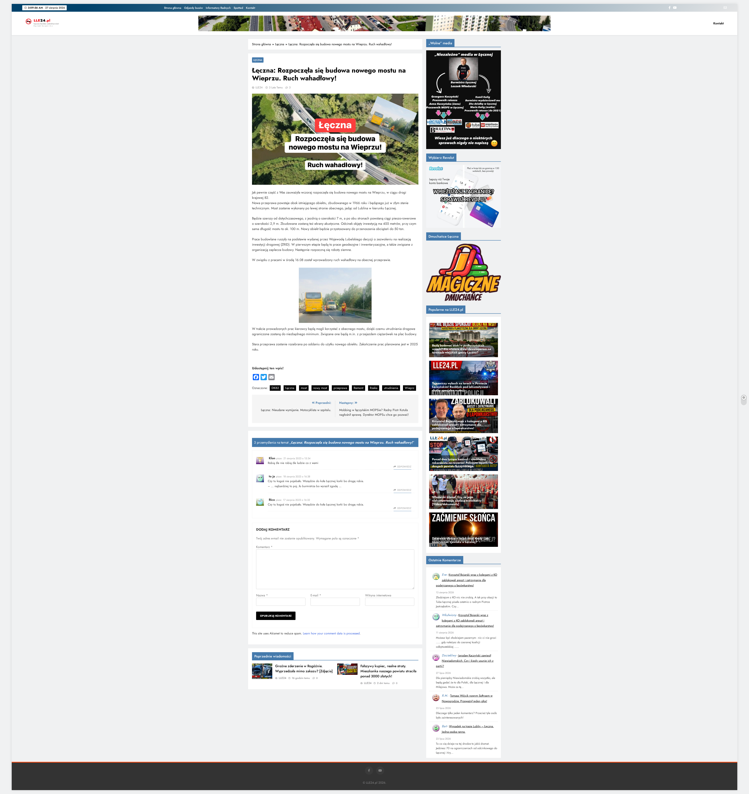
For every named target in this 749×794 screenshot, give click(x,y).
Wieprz (409, 388)
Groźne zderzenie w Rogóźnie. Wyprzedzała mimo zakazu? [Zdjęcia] (304, 668)
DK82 (275, 388)
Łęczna (257, 60)
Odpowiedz (404, 466)
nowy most (320, 388)
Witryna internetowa (378, 595)
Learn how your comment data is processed (331, 633)
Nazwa (262, 595)
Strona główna (172, 8)
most (304, 388)
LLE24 (259, 87)
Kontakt (250, 8)
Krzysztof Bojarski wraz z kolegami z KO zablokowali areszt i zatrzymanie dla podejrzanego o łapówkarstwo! (466, 580)
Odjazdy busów (193, 8)
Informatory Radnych (218, 8)
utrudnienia (391, 388)
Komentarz (264, 547)
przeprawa (340, 388)
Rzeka (373, 388)
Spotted (238, 8)
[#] (374, 23)
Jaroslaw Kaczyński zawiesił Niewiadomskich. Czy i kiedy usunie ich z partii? (464, 660)
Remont (358, 388)
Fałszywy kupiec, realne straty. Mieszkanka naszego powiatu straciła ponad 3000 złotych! (388, 671)
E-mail (316, 595)
